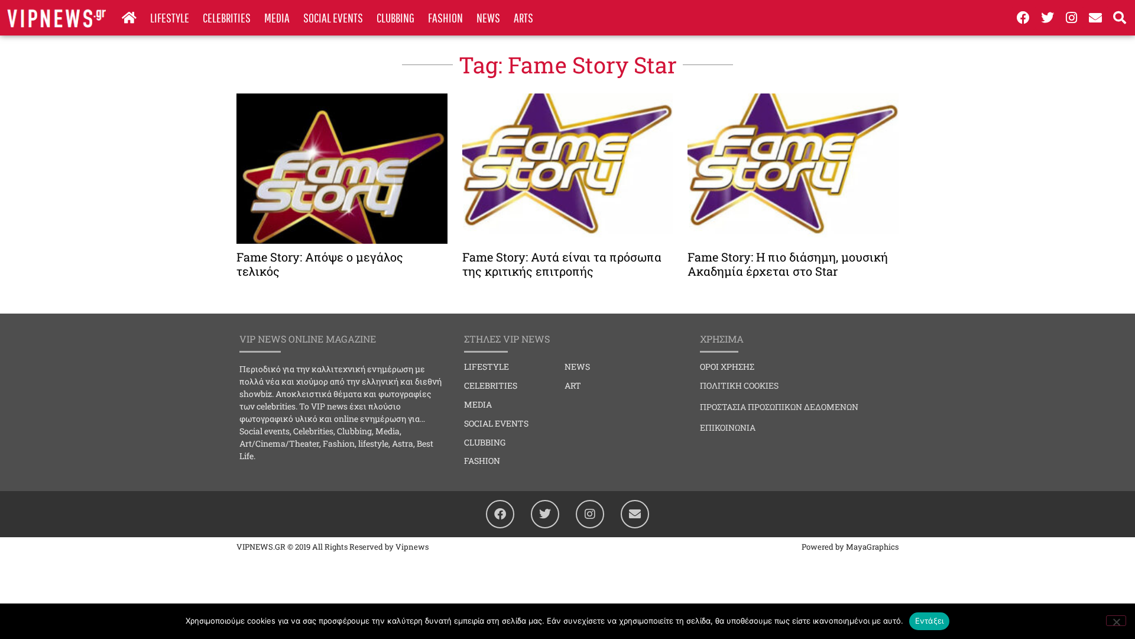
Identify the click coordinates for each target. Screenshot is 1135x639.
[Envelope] (1095, 18)
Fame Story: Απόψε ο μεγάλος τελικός (319, 264)
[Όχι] (1116, 620)
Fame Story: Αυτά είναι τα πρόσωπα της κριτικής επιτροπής (561, 264)
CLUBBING (395, 17)
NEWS (488, 17)
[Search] (1119, 18)
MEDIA (277, 17)
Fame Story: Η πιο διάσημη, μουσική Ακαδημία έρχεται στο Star (788, 264)
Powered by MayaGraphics (850, 546)
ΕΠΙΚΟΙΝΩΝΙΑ (727, 427)
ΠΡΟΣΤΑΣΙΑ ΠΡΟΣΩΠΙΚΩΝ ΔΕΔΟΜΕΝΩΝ (779, 406)
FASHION (445, 17)
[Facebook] (1024, 18)
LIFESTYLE (169, 17)
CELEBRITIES (227, 17)
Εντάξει (929, 620)
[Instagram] (1072, 18)
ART (573, 385)
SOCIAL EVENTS (333, 17)
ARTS (523, 17)
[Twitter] (1047, 18)
